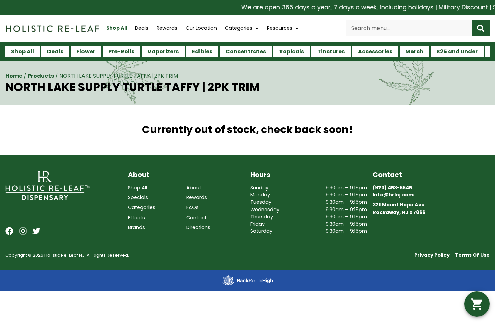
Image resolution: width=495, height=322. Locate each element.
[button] (477, 304)
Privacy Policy (432, 255)
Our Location (201, 28)
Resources (279, 28)
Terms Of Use (472, 255)
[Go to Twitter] (36, 231)
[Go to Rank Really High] (247, 280)
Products (41, 76)
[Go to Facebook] (9, 231)
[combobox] (409, 28)
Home (13, 76)
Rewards (167, 28)
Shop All (116, 28)
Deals (141, 28)
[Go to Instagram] (23, 231)
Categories (238, 28)
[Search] (481, 28)
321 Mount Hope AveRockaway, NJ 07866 (399, 208)
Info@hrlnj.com (393, 194)
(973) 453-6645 (392, 187)
